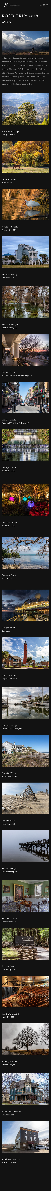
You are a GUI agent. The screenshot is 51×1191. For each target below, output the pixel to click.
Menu (42, 4)
